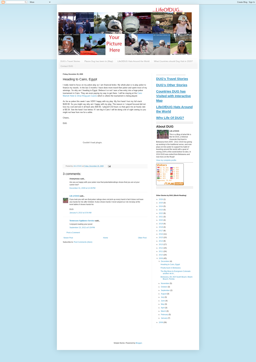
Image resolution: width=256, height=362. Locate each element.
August (164, 294)
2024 (161, 206)
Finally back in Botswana (171, 268)
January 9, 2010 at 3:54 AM (80, 213)
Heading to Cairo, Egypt (170, 264)
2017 (161, 231)
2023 (161, 210)
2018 (161, 227)
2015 (161, 237)
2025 (161, 203)
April (163, 308)
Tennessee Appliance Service (82, 221)
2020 (161, 220)
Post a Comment (73, 233)
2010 (161, 255)
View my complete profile (166, 160)
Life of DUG (77, 166)
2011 (161, 251)
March (163, 311)
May (163, 304)
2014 (161, 241)
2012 (161, 248)
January (164, 318)
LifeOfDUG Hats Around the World (133, 61)
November (165, 283)
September (165, 290)
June (163, 301)
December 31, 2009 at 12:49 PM (82, 188)
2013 (161, 244)
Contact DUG (67, 66)
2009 (161, 258)
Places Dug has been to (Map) (98, 61)
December (165, 261)
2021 (161, 217)
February (165, 315)
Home (105, 238)
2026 (161, 199)
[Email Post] (109, 166)
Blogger (139, 343)
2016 (161, 234)
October (164, 287)
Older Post (142, 238)
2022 (161, 213)
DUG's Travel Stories (70, 61)
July (163, 297)
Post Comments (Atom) (83, 242)
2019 (161, 224)
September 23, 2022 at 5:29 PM (82, 228)
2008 (161, 322)
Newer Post (68, 238)
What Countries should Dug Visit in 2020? (173, 61)
